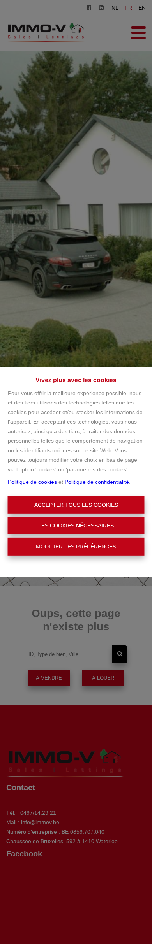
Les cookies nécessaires (76, 525)
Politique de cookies (32, 482)
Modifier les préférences (76, 546)
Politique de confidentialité (97, 482)
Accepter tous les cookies (76, 505)
